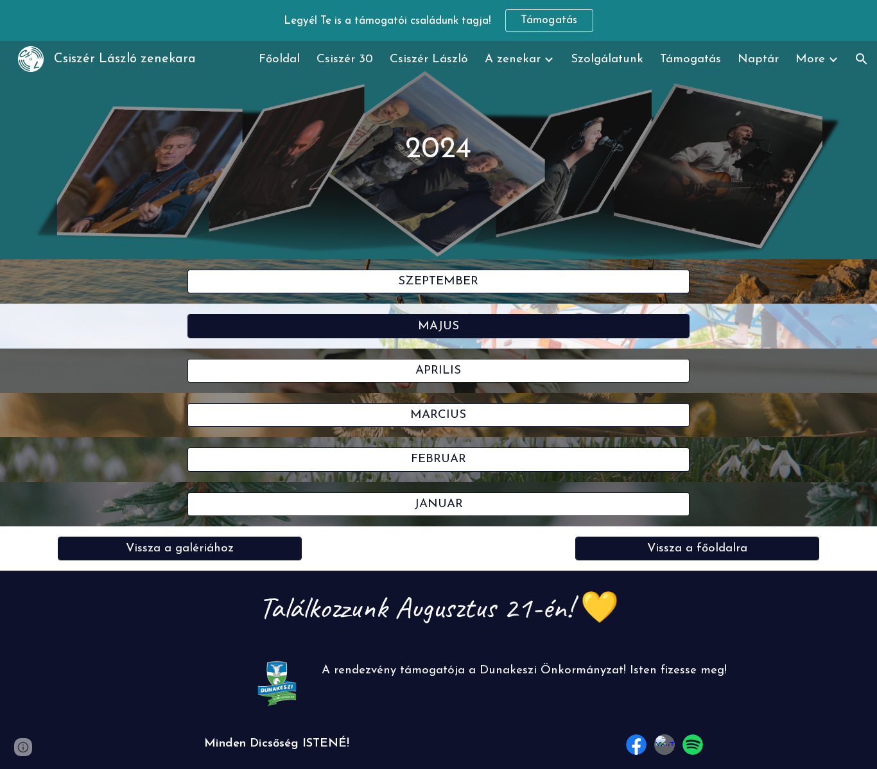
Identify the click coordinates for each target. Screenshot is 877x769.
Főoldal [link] (279, 59)
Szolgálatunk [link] (607, 59)
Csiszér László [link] (429, 59)
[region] (438, 20)
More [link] (810, 59)
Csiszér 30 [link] (345, 59)
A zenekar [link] (513, 59)
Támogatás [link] (690, 59)
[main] (438, 150)
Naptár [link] (758, 59)
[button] (861, 59)
